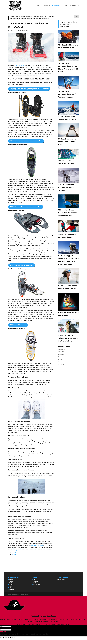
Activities (73, 5)
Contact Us (35, 581)
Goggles (60, 359)
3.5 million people (19, 65)
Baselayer (61, 354)
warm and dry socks (37, 545)
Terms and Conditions (38, 586)
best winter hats (18, 549)
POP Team (12, 30)
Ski (38, 5)
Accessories (55, 5)
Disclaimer (35, 582)
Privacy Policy (36, 584)
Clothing (64, 5)
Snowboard (45, 5)
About (34, 579)
